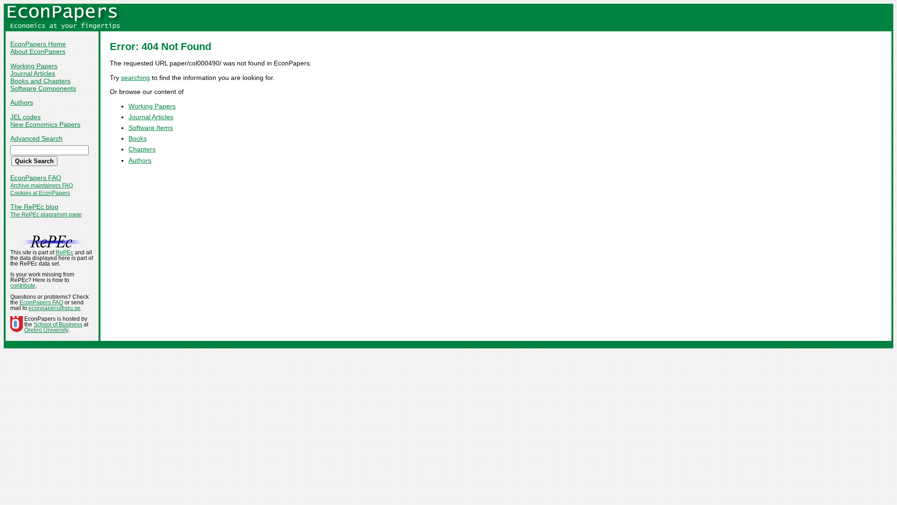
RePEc (64, 252)
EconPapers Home (38, 44)
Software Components (43, 88)
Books (137, 138)
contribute (23, 286)
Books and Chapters (40, 81)
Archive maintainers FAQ (41, 185)
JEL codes (25, 117)
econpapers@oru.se (54, 308)
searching (135, 77)
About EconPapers (37, 51)
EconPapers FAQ (35, 177)
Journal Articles (32, 73)
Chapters (142, 149)
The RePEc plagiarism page (46, 214)
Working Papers (33, 66)
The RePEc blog (34, 206)
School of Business (58, 324)
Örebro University (46, 330)
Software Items (150, 127)
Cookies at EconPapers (40, 193)
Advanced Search (36, 138)
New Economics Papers (45, 124)
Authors (21, 102)
